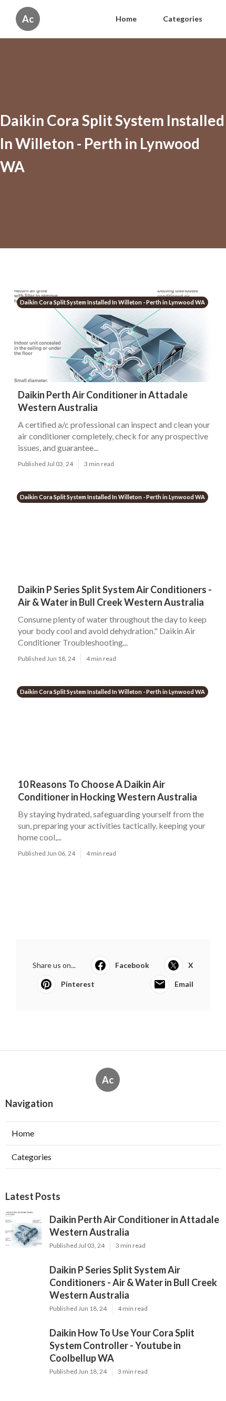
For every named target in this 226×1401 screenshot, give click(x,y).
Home (126, 18)
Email (183, 983)
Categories (182, 18)
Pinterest (78, 983)
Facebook (132, 965)
